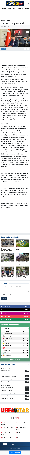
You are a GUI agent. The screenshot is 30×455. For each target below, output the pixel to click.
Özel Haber (20, 8)
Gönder (4, 298)
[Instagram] (15, 418)
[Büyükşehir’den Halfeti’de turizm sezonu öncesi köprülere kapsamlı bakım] (22, 270)
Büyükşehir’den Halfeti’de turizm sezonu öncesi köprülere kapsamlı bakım (22, 276)
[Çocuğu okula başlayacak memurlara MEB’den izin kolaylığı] (7, 270)
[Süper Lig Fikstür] (28, 364)
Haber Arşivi (20, 437)
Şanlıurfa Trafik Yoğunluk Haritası (22, 428)
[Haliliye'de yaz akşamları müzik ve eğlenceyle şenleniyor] (22, 256)
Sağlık (9, 8)
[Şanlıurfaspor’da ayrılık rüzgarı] (22, 243)
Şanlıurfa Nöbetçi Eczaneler (6, 423)
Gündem (3, 8)
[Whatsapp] (20, 418)
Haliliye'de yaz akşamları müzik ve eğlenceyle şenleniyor (22, 263)
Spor (14, 8)
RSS (6, 444)
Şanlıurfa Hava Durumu (23, 422)
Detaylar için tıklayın (15, 359)
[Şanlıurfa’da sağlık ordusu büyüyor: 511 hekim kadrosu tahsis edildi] (7, 243)
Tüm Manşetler (20, 432)
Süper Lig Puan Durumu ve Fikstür (7, 433)
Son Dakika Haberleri (7, 437)
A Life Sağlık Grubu (15, 452)
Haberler (3, 20)
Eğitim (27, 8)
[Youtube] (17, 418)
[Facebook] (10, 418)
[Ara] (28, 3)
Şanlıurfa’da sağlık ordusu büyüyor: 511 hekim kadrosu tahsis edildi (7, 249)
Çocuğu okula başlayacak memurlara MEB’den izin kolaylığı (7, 276)
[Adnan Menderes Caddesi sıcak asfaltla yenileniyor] (7, 256)
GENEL (8, 20)
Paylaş (4, 48)
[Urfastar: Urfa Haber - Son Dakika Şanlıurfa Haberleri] (15, 3)
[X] (12, 418)
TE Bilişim (18, 448)
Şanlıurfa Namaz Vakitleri (8, 427)
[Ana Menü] (1, 3)
